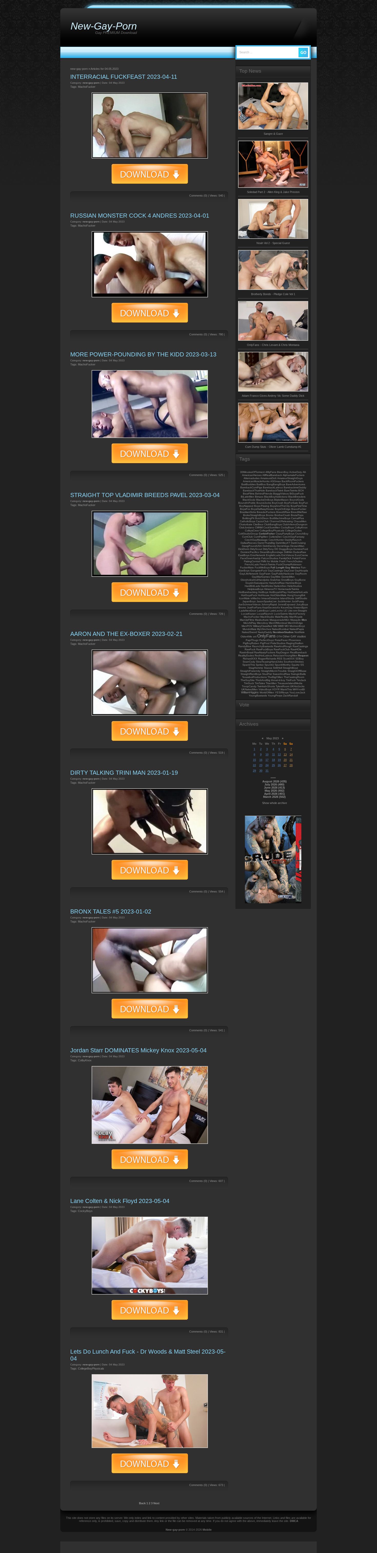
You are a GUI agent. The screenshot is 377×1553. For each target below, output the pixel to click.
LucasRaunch (265, 613)
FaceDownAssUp (250, 558)
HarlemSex (280, 586)
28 (291, 765)
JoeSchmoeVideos (249, 604)
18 (273, 759)
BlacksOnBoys (264, 499)
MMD (281, 626)
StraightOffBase (296, 670)
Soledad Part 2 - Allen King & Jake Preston (273, 191)
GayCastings (275, 570)
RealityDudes (246, 655)
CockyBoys (85, 1210)
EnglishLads (273, 555)
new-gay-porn (91, 82)
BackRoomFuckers (293, 481)
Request (303, 655)
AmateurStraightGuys (290, 478)
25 (273, 765)
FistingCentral (252, 561)
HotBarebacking (248, 592)
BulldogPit (248, 518)
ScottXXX (289, 658)
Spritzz (260, 664)
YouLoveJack (297, 692)
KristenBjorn (300, 607)
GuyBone (300, 579)
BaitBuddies (248, 484)
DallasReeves (249, 542)
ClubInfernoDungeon (295, 524)
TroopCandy (249, 686)
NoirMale (299, 632)
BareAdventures (295, 484)
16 (260, 759)
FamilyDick (285, 558)
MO (287, 626)
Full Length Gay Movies (285, 567)
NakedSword (249, 632)
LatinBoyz (263, 610)
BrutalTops (297, 515)
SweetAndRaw (281, 674)
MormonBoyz (297, 626)
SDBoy (299, 658)
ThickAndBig (262, 680)
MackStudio (267, 616)
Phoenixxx (295, 640)
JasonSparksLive (266, 601)
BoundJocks (263, 502)
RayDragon (282, 652)
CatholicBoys (247, 521)
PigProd (265, 643)
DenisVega (283, 546)
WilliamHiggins (250, 692)
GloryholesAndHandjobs (255, 579)
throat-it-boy (278, 680)
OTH (279, 636)
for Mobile (273, 561)
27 (285, 765)
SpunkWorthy (283, 664)
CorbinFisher (267, 533)
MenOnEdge (295, 623)
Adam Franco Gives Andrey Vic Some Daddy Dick (273, 395)
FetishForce (299, 558)
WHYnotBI (299, 689)
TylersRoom (282, 686)
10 (267, 754)
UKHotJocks (297, 686)
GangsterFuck (258, 570)
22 (254, 765)
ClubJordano (246, 527)
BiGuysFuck (297, 493)
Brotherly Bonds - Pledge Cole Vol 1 (273, 294)
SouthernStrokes (294, 661)
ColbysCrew (252, 530)
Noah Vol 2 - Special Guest (273, 243)
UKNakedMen (249, 689)
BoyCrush (277, 502)
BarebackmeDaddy (295, 487)
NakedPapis (297, 629)
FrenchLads (252, 564)
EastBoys (244, 555)
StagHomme (256, 667)
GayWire (276, 576)
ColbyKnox (85, 1060)
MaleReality (282, 616)
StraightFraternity (250, 670)
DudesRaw (299, 552)
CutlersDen (275, 536)
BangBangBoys (275, 484)
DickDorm (243, 549)
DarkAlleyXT (283, 542)
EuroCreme (301, 555)
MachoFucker (86, 86)
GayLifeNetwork (249, 573)
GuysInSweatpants (256, 582)
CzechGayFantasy (293, 536)
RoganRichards (267, 658)
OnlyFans (266, 636)
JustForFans (254, 607)
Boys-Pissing (261, 505)
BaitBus (261, 484)
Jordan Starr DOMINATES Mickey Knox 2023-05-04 (138, 1050)
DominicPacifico (250, 552)
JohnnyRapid (269, 604)
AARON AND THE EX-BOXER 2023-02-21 (126, 633)
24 (267, 765)
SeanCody (249, 661)
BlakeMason (281, 499)
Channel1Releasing (281, 521)
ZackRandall (290, 695)
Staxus (268, 667)
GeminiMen (288, 576)
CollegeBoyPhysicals (91, 1368)
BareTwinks (290, 490)
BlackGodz (249, 499)
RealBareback (298, 652)
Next (156, 1503)
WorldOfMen (267, 692)
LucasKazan (248, 613)
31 (267, 770)
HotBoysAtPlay (278, 592)
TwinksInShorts (266, 686)
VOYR (276, 689)
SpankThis (248, 664)
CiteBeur (258, 524)
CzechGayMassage (256, 539)
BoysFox (245, 509)
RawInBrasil (246, 652)
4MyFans (270, 472)
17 (267, 759)
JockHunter (284, 601)
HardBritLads (252, 586)
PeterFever (281, 640)
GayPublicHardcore (282, 573)
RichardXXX (250, 658)
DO (276, 549)
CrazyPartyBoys (285, 533)
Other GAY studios (294, 636)
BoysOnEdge (283, 509)
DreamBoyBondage (271, 552)
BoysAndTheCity (280, 505)
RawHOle (296, 649)
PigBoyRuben (251, 643)
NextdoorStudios (283, 632)
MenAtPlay (249, 623)
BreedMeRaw (299, 512)
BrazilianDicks (248, 512)
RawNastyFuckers (264, 652)
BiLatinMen (247, 496)
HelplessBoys (255, 589)
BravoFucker (298, 509)
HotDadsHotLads (297, 592)
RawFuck (250, 649)
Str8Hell (277, 667)
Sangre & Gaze (273, 133)
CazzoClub (262, 521)
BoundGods (297, 499)
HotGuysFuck (249, 595)
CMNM (259, 527)
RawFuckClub (282, 649)
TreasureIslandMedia (289, 683)
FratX (282, 561)
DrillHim (288, 552)
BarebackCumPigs (251, 487)
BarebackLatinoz (273, 487)
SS (302, 664)
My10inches (264, 629)
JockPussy (298, 601)
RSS (279, 658)
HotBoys (263, 592)
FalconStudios (269, 558)
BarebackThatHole (254, 490)
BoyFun (303, 502)
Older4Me (246, 636)
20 (285, 759)
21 (291, 759)
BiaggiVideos (281, 493)
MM (275, 626)
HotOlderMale (278, 595)
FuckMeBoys (262, 567)
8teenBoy (283, 472)
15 (254, 759)
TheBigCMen (275, 677)
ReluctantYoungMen (285, 655)
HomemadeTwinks (288, 589)
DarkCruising (298, 542)
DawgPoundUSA (252, 546)
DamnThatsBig (266, 542)
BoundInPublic (247, 502)
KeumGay (287, 607)
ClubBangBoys (273, 524)
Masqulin (295, 619)
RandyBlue (244, 646)
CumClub (247, 536)
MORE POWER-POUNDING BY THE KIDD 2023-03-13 (143, 354)
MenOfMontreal (278, 623)
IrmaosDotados (270, 598)
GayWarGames (261, 576)
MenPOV (247, 626)
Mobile (207, 1529)
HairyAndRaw (277, 582)
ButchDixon (262, 518)
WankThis (286, 689)
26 (279, 765)
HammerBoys (293, 582)
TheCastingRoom (294, 677)
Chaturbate (245, 524)
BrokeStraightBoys (254, 515)
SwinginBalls (298, 674)
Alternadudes (252, 478)
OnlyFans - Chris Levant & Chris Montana (273, 344)
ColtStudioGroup (248, 533)
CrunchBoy (301, 533)
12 (279, 754)
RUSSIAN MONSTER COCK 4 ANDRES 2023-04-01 (139, 215)
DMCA (294, 1520)
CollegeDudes (293, 530)
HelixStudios (294, 586)
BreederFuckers (266, 512)
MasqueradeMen (280, 619)
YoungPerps (275, 695)
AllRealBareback (272, 475)
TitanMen (271, 683)
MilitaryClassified (262, 626)
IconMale (244, 598)
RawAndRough (283, 646)
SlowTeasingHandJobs (269, 661)
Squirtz (295, 664)
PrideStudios (277, 643)
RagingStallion (294, 643)
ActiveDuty (295, 472)
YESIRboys (282, 692)
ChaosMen (300, 521)
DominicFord (300, 549)
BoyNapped (246, 505)
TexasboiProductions (254, 677)
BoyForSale (291, 502)
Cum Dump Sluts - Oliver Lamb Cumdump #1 (273, 446)
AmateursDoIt (268, 478)
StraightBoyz (290, 667)
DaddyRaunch (293, 539)
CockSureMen (271, 527)
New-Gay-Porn (104, 26)
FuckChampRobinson (289, 564)
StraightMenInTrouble (274, 670)
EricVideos (287, 555)
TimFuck (291, 680)
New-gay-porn (175, 1529)
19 (279, 759)
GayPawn (265, 573)
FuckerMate (247, 567)
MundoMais (249, 629)
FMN (263, 561)
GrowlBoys (287, 579)
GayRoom (301, 573)
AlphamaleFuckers (293, 475)
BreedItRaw (283, 512)
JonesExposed (286, 604)
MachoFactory (297, 613)
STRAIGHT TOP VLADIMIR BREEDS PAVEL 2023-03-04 (145, 495)
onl (254, 636)
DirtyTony (268, 549)
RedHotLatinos (263, 655)
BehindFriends (263, 493)
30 (260, 770)
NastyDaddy (265, 632)
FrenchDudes (294, 561)
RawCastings (300, 646)
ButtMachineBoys (280, 518)
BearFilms (248, 493)
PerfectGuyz (266, 640)
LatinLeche (276, 610)
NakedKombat (280, 629)
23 (260, 765)
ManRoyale (296, 616)
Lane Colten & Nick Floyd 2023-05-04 (120, 1201)
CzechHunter (276, 539)
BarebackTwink (274, 490)
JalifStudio (301, 598)
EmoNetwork (257, 555)
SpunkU (269, 664)
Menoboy (262, 623)
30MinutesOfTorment (252, 472)
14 (291, 754)
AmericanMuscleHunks (256, 481)
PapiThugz (252, 640)
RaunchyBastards (262, 646)
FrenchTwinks (267, 564)
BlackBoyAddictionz (275, 496)
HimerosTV (270, 589)
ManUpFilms (247, 619)
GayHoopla (301, 570)
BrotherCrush (282, 515)
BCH (301, 490)
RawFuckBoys (264, 649)
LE (285, 610)
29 (254, 770)
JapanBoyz (249, 601)
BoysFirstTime (299, 505)
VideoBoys (265, 689)
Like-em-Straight (297, 610)
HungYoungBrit (296, 595)
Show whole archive (274, 802)
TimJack (301, 680)
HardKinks (267, 586)
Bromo (270, 515)
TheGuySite (248, 680)
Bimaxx (259, 496)
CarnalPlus (297, 518)
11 (273, 754)
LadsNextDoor (247, 610)
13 (285, 754)
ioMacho (256, 598)
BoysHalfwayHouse (262, 509)
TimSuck (249, 683)
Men (304, 619)
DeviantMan (297, 546)
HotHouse (264, 595)
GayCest (289, 570)
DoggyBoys (286, 549)
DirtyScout (256, 549)
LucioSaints (281, 613)
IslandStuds (287, 598)
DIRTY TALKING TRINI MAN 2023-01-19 (124, 772)
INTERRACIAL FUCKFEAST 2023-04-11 (123, 76)
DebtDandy (269, 546)
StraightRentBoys (251, 674)
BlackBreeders (296, 496)
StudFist (267, 674)
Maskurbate (262, 619)
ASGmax (275, 481)
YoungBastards (258, 695)
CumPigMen (261, 536)
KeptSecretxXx (271, 607)
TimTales (260, 683)
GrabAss (275, 579)
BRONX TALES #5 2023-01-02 (110, 911)
